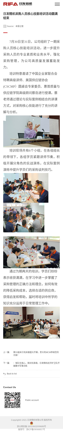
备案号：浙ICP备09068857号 (31, 429)
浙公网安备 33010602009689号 (31, 426)
